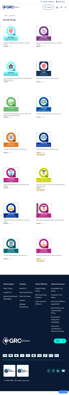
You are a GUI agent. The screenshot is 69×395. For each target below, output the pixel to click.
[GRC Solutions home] (16, 340)
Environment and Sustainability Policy (57, 310)
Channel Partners (25, 292)
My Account (61, 2)
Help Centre (8, 288)
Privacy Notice (9, 393)
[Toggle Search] (66, 7)
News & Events (25, 296)
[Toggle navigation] (61, 7)
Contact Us (8, 292)
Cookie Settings (34, 393)
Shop (6, 15)
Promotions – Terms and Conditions (56, 319)
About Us (22, 288)
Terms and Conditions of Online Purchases (57, 328)
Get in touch (57, 341)
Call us (49, 7)
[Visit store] (57, 7)
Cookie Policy (21, 393)
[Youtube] (63, 371)
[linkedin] (58, 371)
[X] (48, 371)
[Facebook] (53, 371)
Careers (22, 300)
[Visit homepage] (10, 7)
